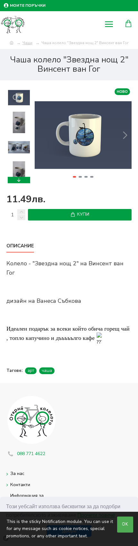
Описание (20, 246)
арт (31, 370)
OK (125, 524)
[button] (41, 135)
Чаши (27, 42)
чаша (47, 370)
